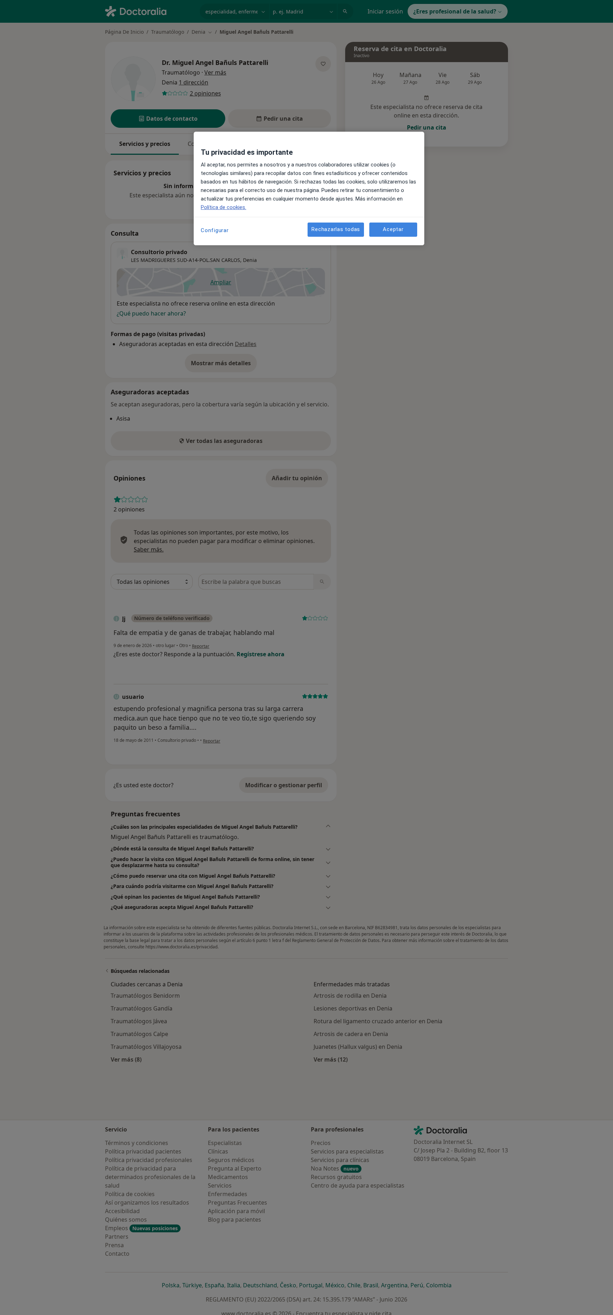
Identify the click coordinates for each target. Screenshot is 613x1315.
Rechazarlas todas (335, 229)
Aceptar (393, 229)
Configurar (215, 230)
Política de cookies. (223, 207)
